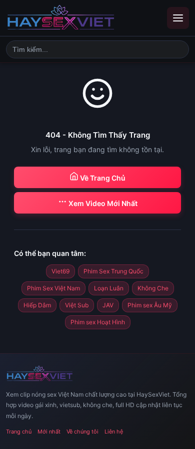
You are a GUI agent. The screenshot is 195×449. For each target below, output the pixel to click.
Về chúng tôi (82, 431)
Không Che (153, 288)
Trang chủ (19, 431)
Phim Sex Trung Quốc (114, 271)
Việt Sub (76, 305)
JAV (108, 305)
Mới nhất (49, 431)
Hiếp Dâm (37, 305)
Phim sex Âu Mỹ (150, 305)
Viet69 (61, 271)
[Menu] (178, 18)
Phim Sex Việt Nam (53, 288)
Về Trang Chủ (102, 178)
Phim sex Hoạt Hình (97, 322)
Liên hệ (113, 431)
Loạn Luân (109, 288)
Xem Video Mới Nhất (102, 203)
